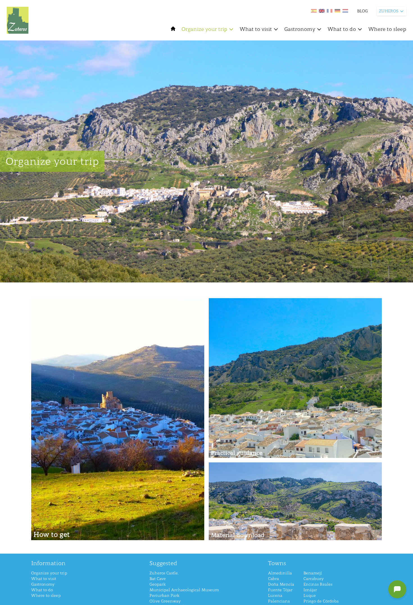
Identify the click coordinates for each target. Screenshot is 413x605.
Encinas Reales (317, 584)
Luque (309, 595)
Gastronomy (299, 29)
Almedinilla (280, 573)
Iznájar (310, 590)
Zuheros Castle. (163, 573)
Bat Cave (157, 578)
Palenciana (279, 601)
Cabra (273, 578)
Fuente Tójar (280, 590)
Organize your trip (204, 29)
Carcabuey (313, 578)
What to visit (256, 29)
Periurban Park (164, 595)
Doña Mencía (281, 584)
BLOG (362, 11)
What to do (342, 29)
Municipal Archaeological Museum (184, 590)
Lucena (275, 595)
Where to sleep (387, 29)
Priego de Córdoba (321, 601)
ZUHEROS (388, 11)
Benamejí (312, 573)
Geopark (157, 584)
